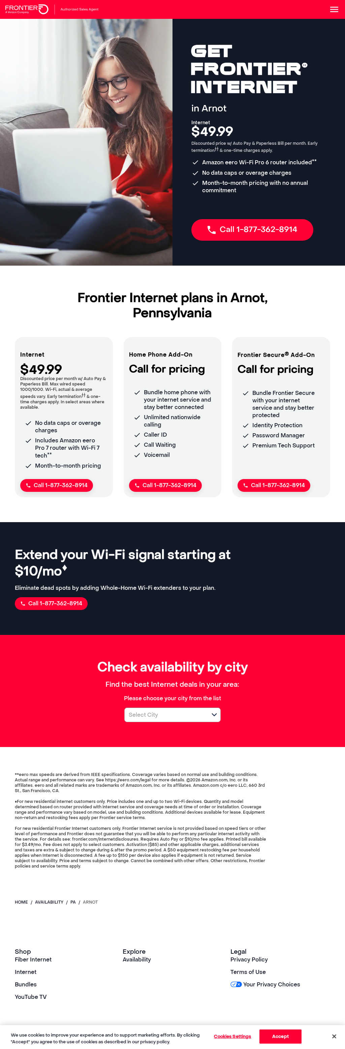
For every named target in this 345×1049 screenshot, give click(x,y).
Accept (280, 1036)
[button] (214, 714)
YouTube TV (31, 997)
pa (73, 902)
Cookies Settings (232, 1036)
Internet (25, 972)
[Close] (334, 1036)
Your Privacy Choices (271, 984)
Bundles (26, 984)
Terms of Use (248, 972)
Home (21, 902)
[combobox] (165, 715)
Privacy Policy (249, 959)
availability (49, 902)
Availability (137, 959)
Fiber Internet (33, 959)
